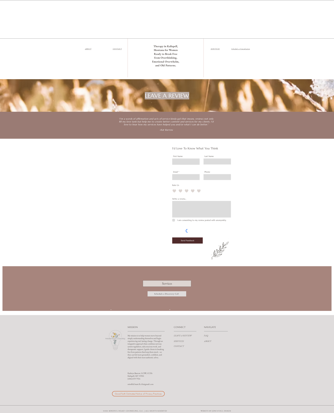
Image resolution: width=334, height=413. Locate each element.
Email (175, 172)
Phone (207, 172)
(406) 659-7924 (134, 378)
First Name (178, 156)
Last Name (209, 156)
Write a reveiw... (179, 199)
